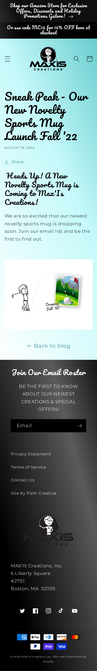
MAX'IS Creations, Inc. (36, 656)
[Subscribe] (79, 426)
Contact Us (23, 480)
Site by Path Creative (34, 493)
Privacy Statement (31, 453)
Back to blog (52, 346)
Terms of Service (28, 467)
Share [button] (17, 161)
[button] (7, 58)
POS (56, 656)
